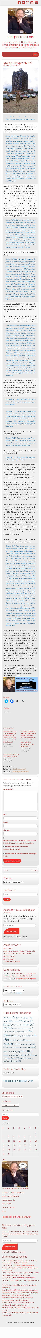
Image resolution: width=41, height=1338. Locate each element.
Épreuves (19, 769)
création (6, 1031)
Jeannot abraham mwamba (10, 1297)
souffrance (8, 1061)
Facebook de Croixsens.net (16, 1216)
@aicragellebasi (29, 1322)
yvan (3, 1307)
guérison (21, 1040)
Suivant (34, 870)
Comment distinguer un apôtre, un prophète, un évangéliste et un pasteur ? (18, 1303)
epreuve (19, 1036)
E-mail (5, 822)
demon (19, 1031)
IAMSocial (9, 1322)
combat (8, 1028)
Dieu (14, 769)
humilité (30, 1040)
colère (28, 1024)
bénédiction (17, 1025)
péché (24, 769)
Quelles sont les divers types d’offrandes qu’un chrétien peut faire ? (20, 1274)
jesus (9, 1044)
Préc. (6, 870)
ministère (11, 1047)
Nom (4, 814)
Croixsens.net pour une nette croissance (15, 1188)
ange (20, 1018)
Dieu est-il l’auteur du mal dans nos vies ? (17, 64)
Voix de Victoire (7, 1204)
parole (7, 1052)
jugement (25, 1044)
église (17, 1061)
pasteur (15, 1052)
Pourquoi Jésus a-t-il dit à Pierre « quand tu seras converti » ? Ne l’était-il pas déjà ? (19, 1261)
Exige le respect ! (9, 959)
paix (24, 1047)
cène (13, 1032)
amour (10, 1017)
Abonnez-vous (11, 931)
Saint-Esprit (13, 1058)
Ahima (3, 1290)
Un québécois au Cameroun (10, 1196)
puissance (16, 1055)
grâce (12, 1040)
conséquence (25, 771)
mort (18, 1047)
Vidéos (4, 1211)
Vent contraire (8, 948)
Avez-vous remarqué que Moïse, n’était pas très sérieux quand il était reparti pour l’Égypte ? (19, 952)
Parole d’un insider (9, 956)
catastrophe (16, 771)
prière (26, 1051)
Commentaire (8, 789)
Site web (6, 830)
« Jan (3, 1160)
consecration (28, 1028)
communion (17, 1028)
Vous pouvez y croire (8, 1200)
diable (25, 1032)
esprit (26, 1036)
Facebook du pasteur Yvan (18, 1080)
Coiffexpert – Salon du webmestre (13, 1192)
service (30, 1058)
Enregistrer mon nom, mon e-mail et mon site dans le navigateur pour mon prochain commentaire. (20, 841)
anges (28, 1017)
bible (7, 1024)
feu (31, 1036)
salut (23, 1058)
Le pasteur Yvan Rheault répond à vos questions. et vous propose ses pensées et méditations (20, 45)
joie (18, 1044)
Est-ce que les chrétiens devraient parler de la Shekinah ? (17, 1298)
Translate (19, 993)
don (11, 1036)
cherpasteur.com (20, 36)
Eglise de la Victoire (8, 1207)
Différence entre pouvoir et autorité (23, 1278)
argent (7, 1021)
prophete (7, 1055)
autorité (17, 1021)
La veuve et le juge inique (11, 961)
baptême (28, 1021)
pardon (31, 1047)
